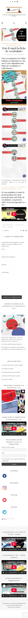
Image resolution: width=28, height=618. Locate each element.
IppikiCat (6, 230)
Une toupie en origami (7, 368)
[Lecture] (3, 434)
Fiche (20, 43)
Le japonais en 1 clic (19, 224)
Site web (4, 264)
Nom (3, 249)
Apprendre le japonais (9, 43)
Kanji (19, 45)
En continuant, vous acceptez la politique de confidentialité (13, 460)
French (5, 519)
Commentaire (5, 272)
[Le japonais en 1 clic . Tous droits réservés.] (14, 10)
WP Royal (18, 607)
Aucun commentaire (18, 54)
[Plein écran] (24, 434)
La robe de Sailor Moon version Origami (12, 365)
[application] (14, 429)
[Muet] (22, 434)
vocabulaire (10, 227)
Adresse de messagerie (8, 257)
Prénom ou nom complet (8, 447)
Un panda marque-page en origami (11, 372)
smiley (4, 227)
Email (3, 453)
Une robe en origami (7, 379)
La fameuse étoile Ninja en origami (11, 376)
